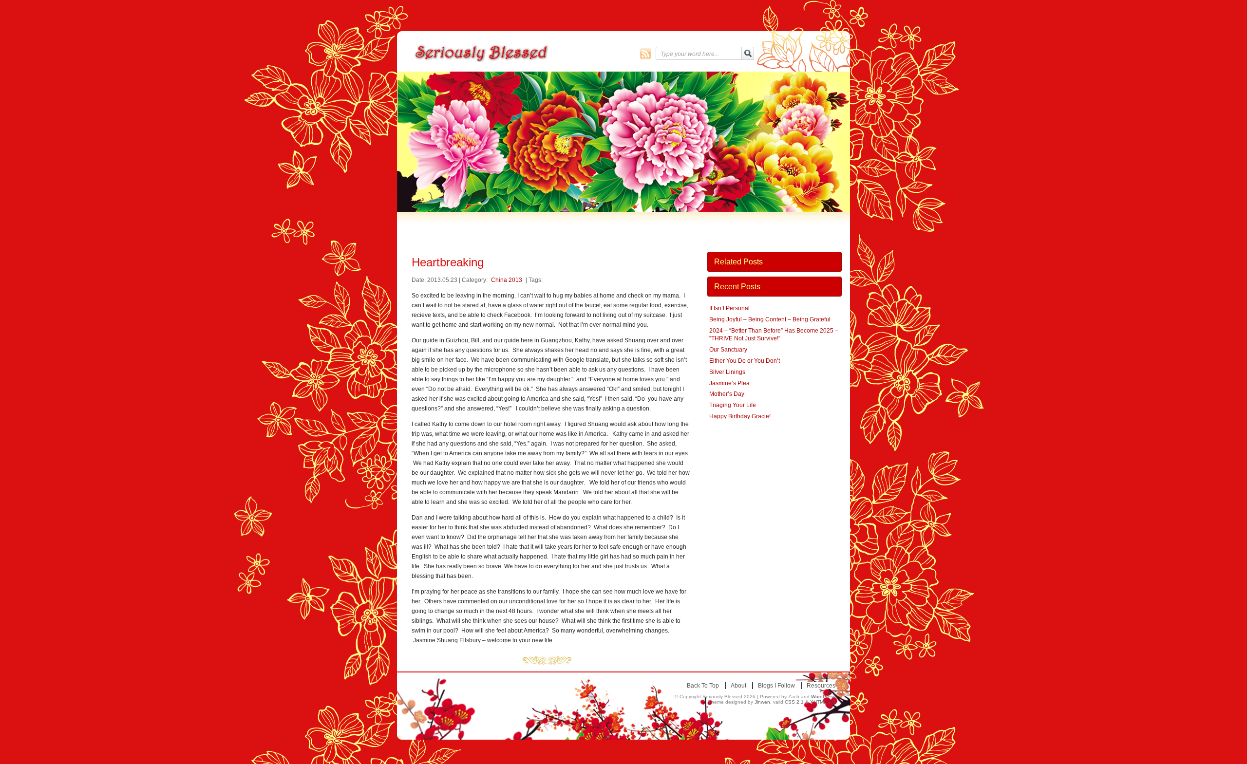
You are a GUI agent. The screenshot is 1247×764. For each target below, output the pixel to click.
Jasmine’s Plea (729, 383)
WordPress (823, 696)
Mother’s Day (726, 394)
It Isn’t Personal (729, 308)
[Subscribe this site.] (645, 53)
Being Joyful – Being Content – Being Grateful (770, 319)
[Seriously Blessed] (507, 53)
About (738, 685)
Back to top (703, 685)
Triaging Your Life (732, 405)
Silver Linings (727, 372)
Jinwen (762, 702)
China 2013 (506, 280)
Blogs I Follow (776, 685)
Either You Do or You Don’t (744, 360)
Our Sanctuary (728, 349)
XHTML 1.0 (822, 702)
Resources (821, 685)
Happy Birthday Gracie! (740, 416)
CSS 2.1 (794, 702)
